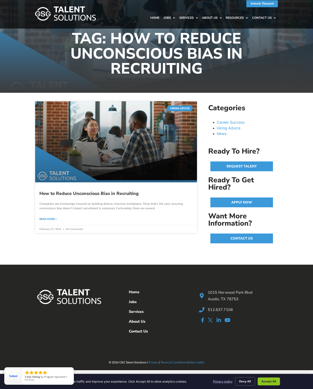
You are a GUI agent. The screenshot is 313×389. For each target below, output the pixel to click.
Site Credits (196, 362)
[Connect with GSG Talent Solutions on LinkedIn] (219, 320)
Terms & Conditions (174, 362)
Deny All (245, 381)
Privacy (154, 362)
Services (186, 18)
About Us (210, 18)
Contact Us (262, 18)
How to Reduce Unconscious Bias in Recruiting (89, 193)
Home (154, 18)
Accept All (268, 381)
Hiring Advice (228, 128)
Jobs (167, 18)
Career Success (231, 122)
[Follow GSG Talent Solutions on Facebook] (202, 320)
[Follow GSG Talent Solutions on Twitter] (210, 321)
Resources (235, 18)
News (222, 133)
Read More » (48, 219)
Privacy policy (223, 381)
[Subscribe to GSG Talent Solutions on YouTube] (227, 320)
